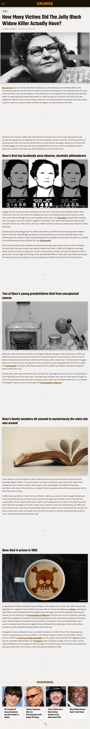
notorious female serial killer (30, 638)
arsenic (72, 609)
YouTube (85, 81)
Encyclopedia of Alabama (51, 382)
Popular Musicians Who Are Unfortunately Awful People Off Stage (34, 713)
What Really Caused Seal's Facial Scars (77, 710)
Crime (5, 11)
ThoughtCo (62, 218)
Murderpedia (45, 240)
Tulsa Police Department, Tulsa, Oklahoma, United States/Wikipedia (66, 206)
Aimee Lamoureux (10, 29)
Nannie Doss (7, 88)
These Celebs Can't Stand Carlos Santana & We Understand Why (55, 713)
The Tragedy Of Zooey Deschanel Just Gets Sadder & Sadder (11, 713)
